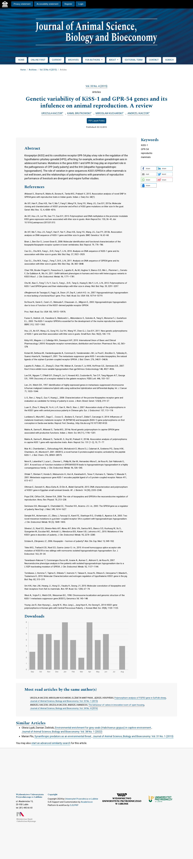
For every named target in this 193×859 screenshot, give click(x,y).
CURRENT (57, 59)
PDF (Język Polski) (96, 121)
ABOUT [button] (113, 59)
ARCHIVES (73, 59)
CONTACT (154, 59)
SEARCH (169, 59)
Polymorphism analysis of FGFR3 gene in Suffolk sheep (140, 698)
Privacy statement (22, 4)
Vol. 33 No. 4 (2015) (48, 70)
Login (80, 4)
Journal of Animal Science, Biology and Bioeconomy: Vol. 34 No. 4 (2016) (64, 708)
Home (23, 70)
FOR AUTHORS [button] (93, 59)
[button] (149, 168)
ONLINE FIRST (38, 59)
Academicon (87, 802)
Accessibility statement (47, 4)
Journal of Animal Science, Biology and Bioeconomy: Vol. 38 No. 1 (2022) (62, 731)
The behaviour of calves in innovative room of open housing (116, 705)
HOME (21, 59)
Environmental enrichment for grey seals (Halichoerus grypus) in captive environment (103, 727)
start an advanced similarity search (50, 743)
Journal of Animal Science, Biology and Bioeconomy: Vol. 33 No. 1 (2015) (64, 701)
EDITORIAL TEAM (133, 59)
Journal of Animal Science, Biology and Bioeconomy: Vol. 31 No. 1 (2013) (133, 736)
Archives (33, 70)
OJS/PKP (74, 805)
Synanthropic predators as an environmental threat (62, 736)
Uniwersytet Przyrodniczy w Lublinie (81, 799)
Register (68, 4)
